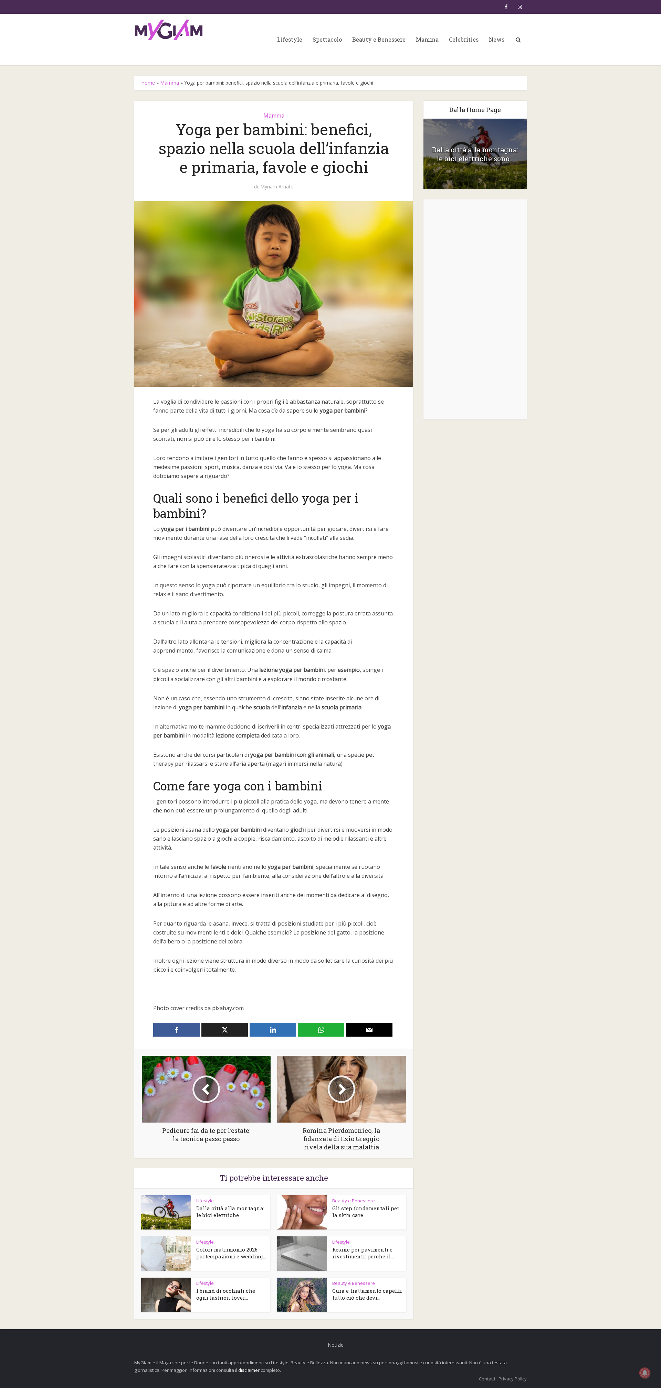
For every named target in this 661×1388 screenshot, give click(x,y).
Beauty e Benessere (379, 39)
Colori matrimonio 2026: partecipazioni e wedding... (231, 1253)
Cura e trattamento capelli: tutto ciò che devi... (367, 1294)
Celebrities (464, 39)
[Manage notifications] (644, 1372)
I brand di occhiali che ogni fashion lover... (225, 1294)
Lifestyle (289, 39)
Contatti (487, 1379)
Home (148, 82)
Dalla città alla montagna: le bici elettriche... (230, 1211)
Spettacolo (327, 39)
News (496, 39)
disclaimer (249, 1370)
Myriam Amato (277, 187)
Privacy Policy (513, 1379)
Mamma (427, 39)
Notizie (336, 1345)
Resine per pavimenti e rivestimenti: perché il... (363, 1253)
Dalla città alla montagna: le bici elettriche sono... (475, 154)
